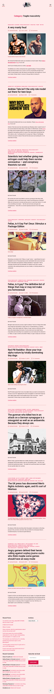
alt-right (29, 409)
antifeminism (17, 86)
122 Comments (34, 562)
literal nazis (11, 412)
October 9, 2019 (25, 426)
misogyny (40, 86)
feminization (25, 149)
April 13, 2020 (24, 292)
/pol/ (9, 149)
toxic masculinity (41, 219)
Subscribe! (33, 662)
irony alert (27, 479)
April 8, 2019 (24, 562)
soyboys (37, 546)
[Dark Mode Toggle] (50, 690)
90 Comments (34, 168)
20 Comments (34, 30)
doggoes (17, 345)
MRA (36, 480)
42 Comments (36, 426)
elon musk (17, 24)
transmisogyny (39, 152)
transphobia (11, 153)
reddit (41, 347)
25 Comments (34, 492)
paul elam (40, 480)
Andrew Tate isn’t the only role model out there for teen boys (27, 90)
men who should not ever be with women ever (18, 152)
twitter (42, 24)
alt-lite (18, 478)
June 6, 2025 (24, 30)
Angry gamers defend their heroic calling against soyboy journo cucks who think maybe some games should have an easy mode (26, 554)
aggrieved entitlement (20, 409)
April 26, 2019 (24, 492)
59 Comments (34, 292)
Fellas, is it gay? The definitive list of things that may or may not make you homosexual (26, 287)
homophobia (19, 151)
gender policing (12, 151)
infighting (32, 24)
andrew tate (11, 86)
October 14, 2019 (25, 358)
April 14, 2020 (24, 229)
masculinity (26, 151)
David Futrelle (14, 30)
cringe (31, 478)
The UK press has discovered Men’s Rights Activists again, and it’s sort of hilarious (27, 486)
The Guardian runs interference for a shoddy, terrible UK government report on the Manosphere (14, 640)
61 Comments (36, 358)
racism (29, 412)
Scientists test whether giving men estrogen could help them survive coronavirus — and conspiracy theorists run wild (25, 160)
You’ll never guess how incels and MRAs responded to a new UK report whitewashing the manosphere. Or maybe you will (13, 635)
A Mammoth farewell (8, 624)
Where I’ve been (6, 627)
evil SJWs (36, 543)
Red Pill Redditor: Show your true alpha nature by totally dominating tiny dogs (25, 352)
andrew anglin (35, 409)
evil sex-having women (28, 410)
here (18, 62)
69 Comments (34, 229)
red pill (37, 347)
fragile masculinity (25, 24)
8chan (13, 409)
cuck (15, 543)
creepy (27, 478)
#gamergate (11, 543)
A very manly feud (17, 27)
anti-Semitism (17, 149)
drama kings (11, 24)
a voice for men (11, 478)
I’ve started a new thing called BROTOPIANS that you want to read (14, 660)
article (43, 128)
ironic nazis (21, 479)
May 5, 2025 (24, 95)
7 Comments (33, 95)
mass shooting (18, 412)
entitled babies (37, 478)
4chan (12, 149)
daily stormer (18, 410)
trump (37, 24)
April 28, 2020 (24, 168)
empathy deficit (21, 543)
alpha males (11, 345)
